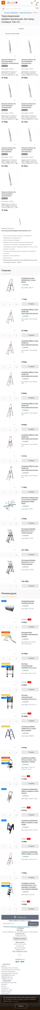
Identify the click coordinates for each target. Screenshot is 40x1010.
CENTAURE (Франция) (26, 12)
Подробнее (15, 1001)
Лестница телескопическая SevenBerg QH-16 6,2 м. (29, 697)
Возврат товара (6, 991)
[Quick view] (17, 39)
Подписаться (33, 923)
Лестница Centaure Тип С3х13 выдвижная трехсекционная (28, 61)
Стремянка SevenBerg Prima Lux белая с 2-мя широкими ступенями (28, 759)
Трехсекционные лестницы (9, 968)
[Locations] (26, 2)
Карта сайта (5, 993)
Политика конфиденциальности (20, 926)
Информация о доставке (8, 982)
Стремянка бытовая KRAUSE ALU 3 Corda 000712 (28, 280)
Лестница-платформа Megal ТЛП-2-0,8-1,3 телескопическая (28, 530)
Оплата (3, 986)
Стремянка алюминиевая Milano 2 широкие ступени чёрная (29, 822)
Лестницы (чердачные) (8, 971)
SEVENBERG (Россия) (8, 975)
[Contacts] (32, 2)
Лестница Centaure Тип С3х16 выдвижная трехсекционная (8, 105)
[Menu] (3, 3)
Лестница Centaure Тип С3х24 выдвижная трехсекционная (8, 193)
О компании (5, 988)
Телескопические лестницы (9, 973)
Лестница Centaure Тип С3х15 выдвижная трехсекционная (28, 149)
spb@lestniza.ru (20, 949)
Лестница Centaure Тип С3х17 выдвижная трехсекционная (8, 149)
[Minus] (3, 304)
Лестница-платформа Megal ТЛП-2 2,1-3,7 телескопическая (28, 562)
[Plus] (16, 304)
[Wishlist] (17, 43)
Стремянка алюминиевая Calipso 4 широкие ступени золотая (29, 791)
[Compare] (17, 46)
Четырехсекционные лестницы (10, 969)
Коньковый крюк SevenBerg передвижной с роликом (29, 634)
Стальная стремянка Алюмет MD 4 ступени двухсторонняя (28, 728)
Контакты (4, 984)
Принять (21, 1006)
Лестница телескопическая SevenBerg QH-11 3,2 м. (28, 665)
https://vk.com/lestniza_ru (19, 955)
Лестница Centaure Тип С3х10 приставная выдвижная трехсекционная (10, 61)
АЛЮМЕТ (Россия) (7, 979)
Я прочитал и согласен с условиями (20, 927)
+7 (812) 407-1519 (20, 935)
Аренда (3, 966)
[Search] (3, 8)
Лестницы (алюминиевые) (11, 12)
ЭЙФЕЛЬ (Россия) (6, 977)
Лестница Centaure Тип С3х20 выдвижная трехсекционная (28, 105)
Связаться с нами (6, 990)
